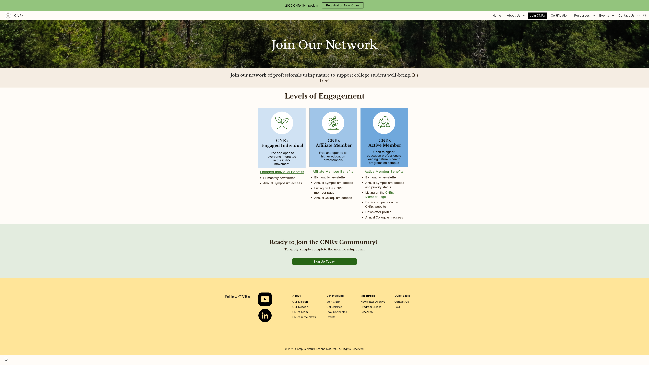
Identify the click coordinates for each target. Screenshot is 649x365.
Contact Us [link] (626, 15)
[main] (324, 44)
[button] (645, 15)
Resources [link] (582, 15)
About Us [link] (513, 15)
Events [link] (604, 15)
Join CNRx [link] (537, 15)
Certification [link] (559, 15)
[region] (324, 5)
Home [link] (496, 15)
